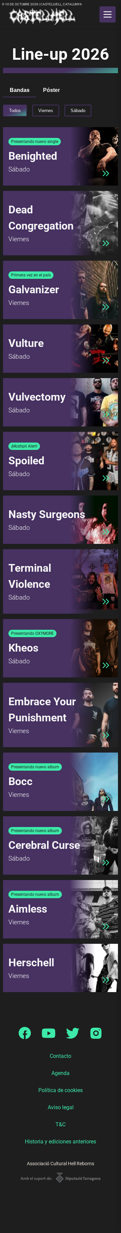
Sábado (78, 110)
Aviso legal (61, 1107)
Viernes (45, 110)
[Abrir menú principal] (107, 14)
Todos (15, 110)
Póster (51, 90)
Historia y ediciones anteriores (60, 1141)
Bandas (20, 90)
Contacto (60, 1056)
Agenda (60, 1073)
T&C (60, 1124)
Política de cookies (60, 1090)
